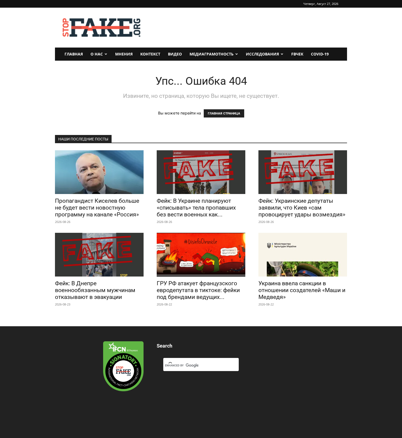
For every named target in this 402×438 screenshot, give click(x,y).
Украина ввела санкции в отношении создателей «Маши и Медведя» (301, 290)
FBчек (297, 54)
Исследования (262, 54)
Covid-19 (320, 54)
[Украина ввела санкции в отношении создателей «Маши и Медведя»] (302, 255)
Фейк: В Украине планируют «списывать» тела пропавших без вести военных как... (196, 208)
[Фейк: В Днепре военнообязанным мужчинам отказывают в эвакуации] (99, 255)
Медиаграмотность (212, 54)
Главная (74, 54)
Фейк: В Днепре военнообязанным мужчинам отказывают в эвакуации (95, 290)
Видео (175, 54)
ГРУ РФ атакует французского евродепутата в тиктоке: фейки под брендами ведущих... (198, 290)
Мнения (124, 54)
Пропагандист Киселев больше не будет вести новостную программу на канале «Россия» (97, 208)
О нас (97, 54)
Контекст (150, 54)
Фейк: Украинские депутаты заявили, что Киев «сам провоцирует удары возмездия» (301, 208)
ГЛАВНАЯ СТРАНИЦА (224, 113)
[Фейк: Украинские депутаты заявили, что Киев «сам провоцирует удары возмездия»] (302, 172)
